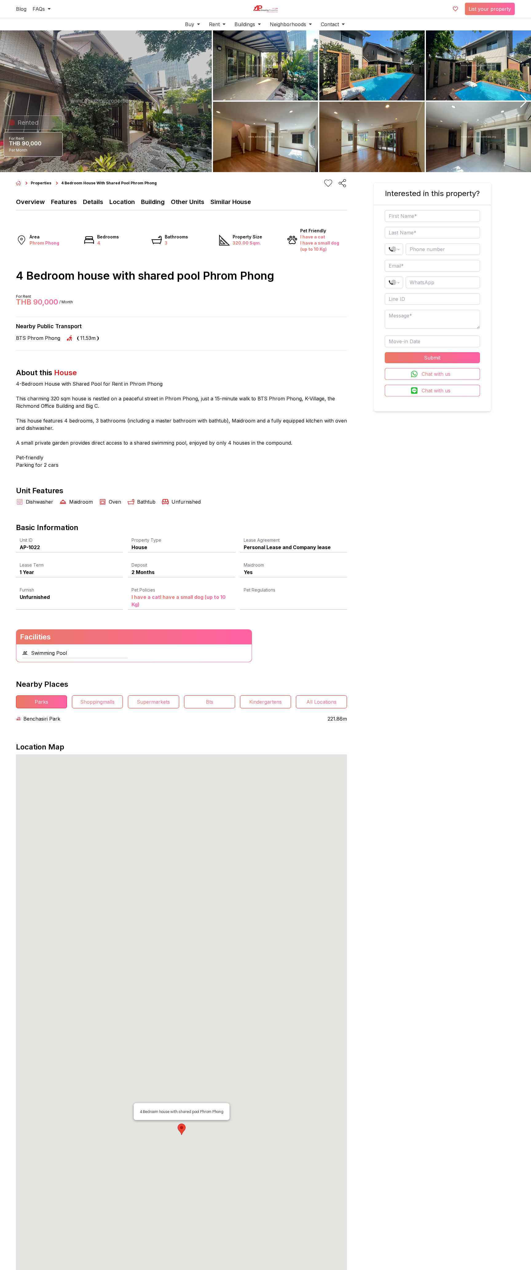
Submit (432, 358)
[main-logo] (265, 9)
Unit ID (26, 540)
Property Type (146, 540)
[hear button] (328, 183)
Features (64, 202)
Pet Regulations (259, 589)
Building (153, 202)
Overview (30, 202)
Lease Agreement (262, 540)
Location (122, 202)
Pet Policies (143, 589)
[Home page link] (18, 183)
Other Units (187, 202)
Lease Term (32, 565)
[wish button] (455, 8)
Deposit (139, 565)
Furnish (27, 589)
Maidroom (254, 565)
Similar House (230, 202)
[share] (342, 183)
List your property (490, 9)
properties (41, 183)
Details (93, 202)
